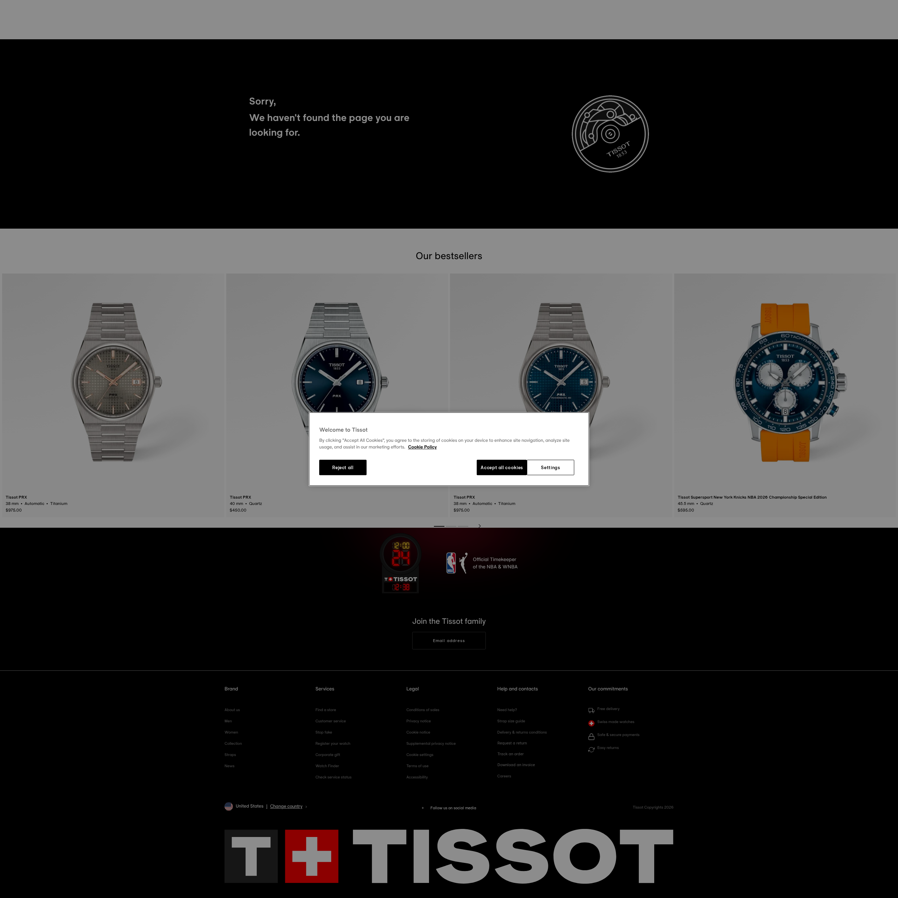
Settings (550, 467)
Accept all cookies (502, 467)
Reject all (343, 467)
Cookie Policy (422, 447)
